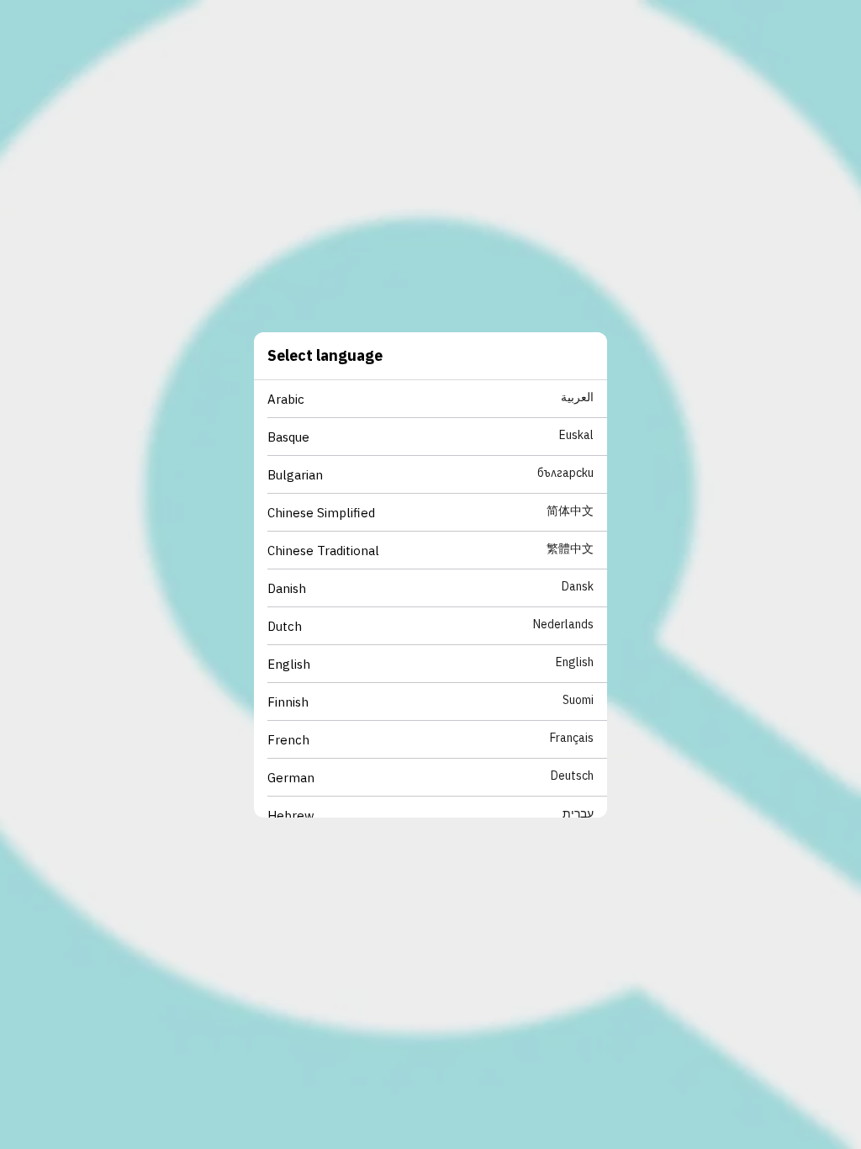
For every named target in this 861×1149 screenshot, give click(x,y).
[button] (437, 399)
